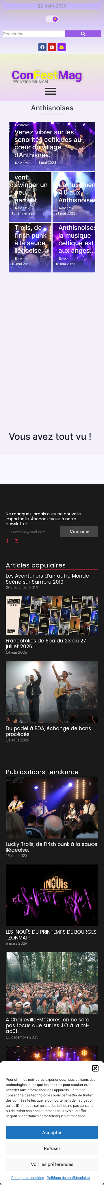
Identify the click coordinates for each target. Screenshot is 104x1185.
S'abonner (79, 531)
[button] (95, 1068)
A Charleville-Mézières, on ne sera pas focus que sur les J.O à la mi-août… (48, 1025)
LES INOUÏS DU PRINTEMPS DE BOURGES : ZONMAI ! (51, 935)
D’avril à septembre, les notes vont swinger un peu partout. (31, 177)
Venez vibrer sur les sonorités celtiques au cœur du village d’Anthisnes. (47, 143)
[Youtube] (52, 47)
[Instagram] (16, 541)
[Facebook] (42, 47)
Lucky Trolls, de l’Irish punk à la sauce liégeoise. (30, 235)
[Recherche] (83, 33)
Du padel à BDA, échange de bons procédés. (48, 731)
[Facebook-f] (7, 541)
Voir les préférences (52, 1164)
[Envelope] (61, 47)
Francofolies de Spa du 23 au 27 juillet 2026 (46, 644)
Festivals (22, 125)
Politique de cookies (27, 1177)
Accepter (52, 1132)
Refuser (52, 1148)
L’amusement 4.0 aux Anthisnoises (78, 192)
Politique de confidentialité (68, 1177)
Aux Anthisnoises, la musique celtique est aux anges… (78, 235)
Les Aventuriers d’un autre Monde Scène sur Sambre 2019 (47, 579)
